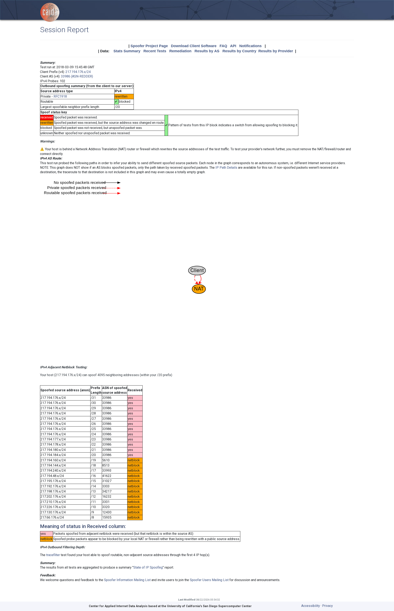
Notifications (250, 46)
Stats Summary (126, 51)
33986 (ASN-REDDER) (77, 76)
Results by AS (207, 51)
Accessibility (310, 606)
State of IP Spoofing (148, 567)
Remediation (180, 51)
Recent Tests (154, 51)
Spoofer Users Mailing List (209, 580)
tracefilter (53, 555)
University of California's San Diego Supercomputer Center (209, 606)
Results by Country (239, 51)
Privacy (327, 606)
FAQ (223, 46)
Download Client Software (193, 46)
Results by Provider (275, 51)
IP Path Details (226, 168)
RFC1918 (60, 96)
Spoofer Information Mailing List (127, 580)
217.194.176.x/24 (78, 72)
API (233, 46)
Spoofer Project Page (149, 46)
